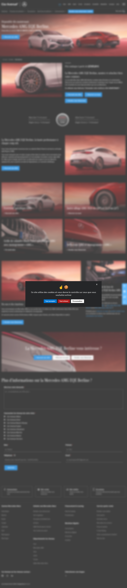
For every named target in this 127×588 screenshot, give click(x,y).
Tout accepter (50, 301)
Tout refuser (63, 301)
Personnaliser (77, 301)
